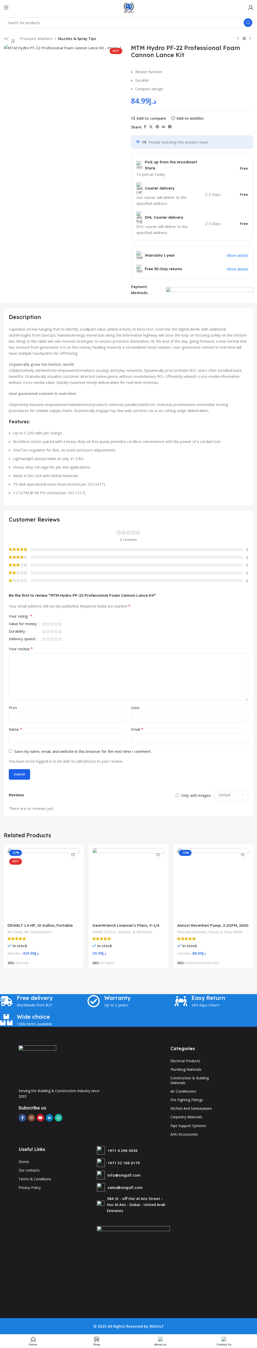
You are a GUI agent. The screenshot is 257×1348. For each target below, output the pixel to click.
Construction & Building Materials (189, 1080)
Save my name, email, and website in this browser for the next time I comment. (82, 751)
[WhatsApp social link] (58, 1118)
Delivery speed (22, 639)
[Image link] (37, 1063)
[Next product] (250, 39)
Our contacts (29, 1170)
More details (237, 255)
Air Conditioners (183, 1091)
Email (137, 729)
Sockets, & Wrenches (135, 931)
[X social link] (151, 126)
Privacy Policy (30, 1187)
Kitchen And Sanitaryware (191, 1108)
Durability (17, 631)
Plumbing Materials (186, 1069)
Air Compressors (38, 931)
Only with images (196, 795)
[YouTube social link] (40, 1118)
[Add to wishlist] (73, 855)
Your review (21, 649)
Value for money (23, 624)
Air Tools (15, 931)
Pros (13, 707)
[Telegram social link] (170, 126)
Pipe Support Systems (188, 1125)
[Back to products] (244, 39)
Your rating (20, 616)
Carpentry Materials (186, 1116)
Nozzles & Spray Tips (77, 38)
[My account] (251, 8)
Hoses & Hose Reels (225, 931)
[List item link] (133, 1150)
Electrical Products (185, 1060)
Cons (135, 707)
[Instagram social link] (31, 1118)
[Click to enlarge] (13, 41)
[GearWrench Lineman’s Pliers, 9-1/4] (128, 884)
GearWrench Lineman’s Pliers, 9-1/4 (125, 925)
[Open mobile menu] (6, 8)
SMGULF (156, 1326)
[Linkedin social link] (164, 126)
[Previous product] (238, 39)
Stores (24, 1161)
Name (15, 729)
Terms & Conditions (35, 1179)
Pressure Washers (36, 38)
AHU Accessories (184, 1134)
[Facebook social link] (145, 126)
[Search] (248, 22)
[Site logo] (128, 7)
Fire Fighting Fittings (186, 1099)
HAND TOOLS (104, 931)
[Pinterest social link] (157, 126)
